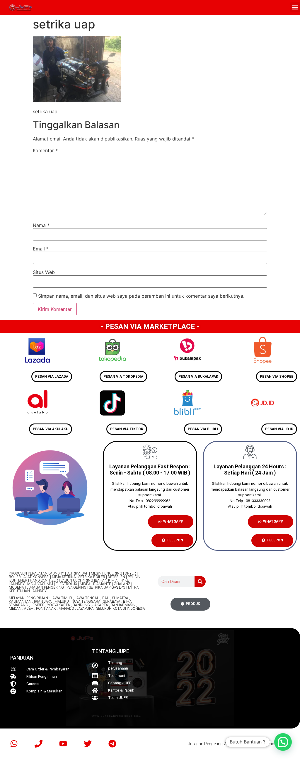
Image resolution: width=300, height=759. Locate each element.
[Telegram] (112, 744)
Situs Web (44, 272)
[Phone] (38, 744)
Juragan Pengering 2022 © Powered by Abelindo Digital (238, 743)
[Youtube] (63, 744)
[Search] (200, 581)
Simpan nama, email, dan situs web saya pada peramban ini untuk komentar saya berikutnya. (141, 296)
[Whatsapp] (14, 744)
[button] (295, 7)
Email (41, 248)
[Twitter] (88, 744)
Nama (41, 225)
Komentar (45, 150)
